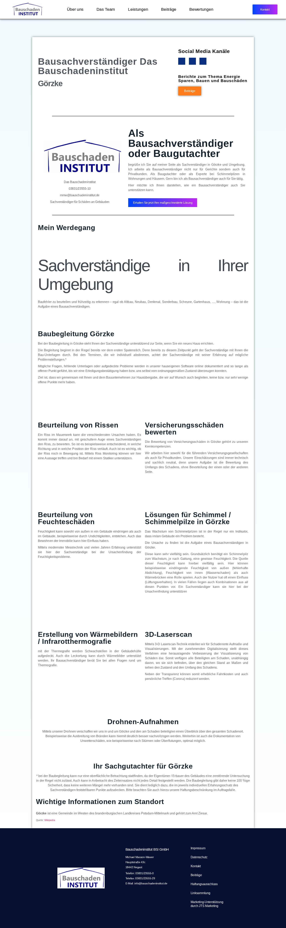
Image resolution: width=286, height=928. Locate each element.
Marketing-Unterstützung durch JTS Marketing (207, 904)
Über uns (75, 9)
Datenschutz (199, 857)
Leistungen (138, 9)
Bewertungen (201, 9)
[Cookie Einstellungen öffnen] (8, 919)
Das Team (106, 9)
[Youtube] (202, 61)
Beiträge (168, 9)
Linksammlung (200, 893)
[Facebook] (181, 61)
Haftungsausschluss (204, 884)
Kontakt (196, 866)
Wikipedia (49, 820)
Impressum (198, 848)
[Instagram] (192, 61)
